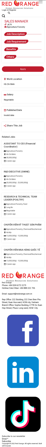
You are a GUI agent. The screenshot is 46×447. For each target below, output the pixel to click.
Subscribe (6, 441)
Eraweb (8, 446)
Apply (23, 69)
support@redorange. (17, 294)
